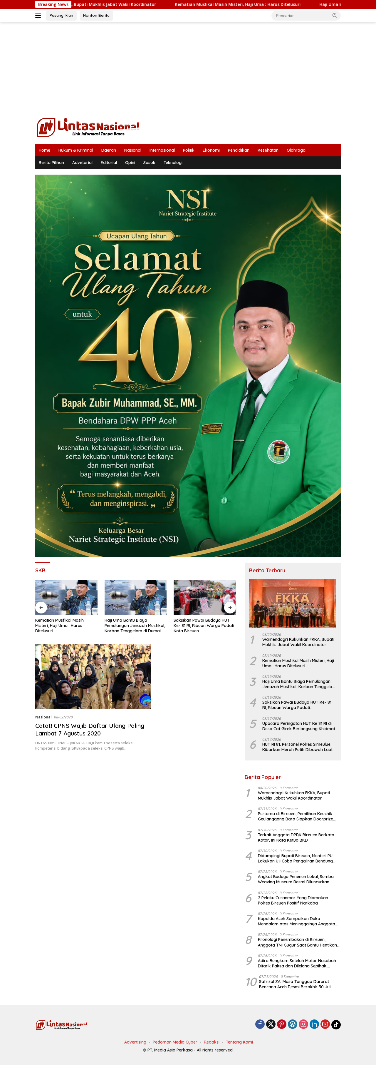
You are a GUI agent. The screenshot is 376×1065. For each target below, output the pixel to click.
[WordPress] (292, 1024)
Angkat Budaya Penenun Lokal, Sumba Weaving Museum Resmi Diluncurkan (296, 879)
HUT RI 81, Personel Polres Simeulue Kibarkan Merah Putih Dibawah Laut (297, 747)
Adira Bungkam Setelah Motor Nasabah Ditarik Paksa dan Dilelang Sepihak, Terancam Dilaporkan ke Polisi (297, 963)
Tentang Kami (239, 1042)
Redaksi (211, 1042)
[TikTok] (336, 1024)
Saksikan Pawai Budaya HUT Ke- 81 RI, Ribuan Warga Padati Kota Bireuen (135, 625)
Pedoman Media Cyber (175, 1042)
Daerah (108, 150)
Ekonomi (211, 150)
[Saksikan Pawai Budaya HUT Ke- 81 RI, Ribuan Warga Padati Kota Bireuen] (136, 597)
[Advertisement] (188, 69)
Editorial (109, 162)
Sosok (149, 162)
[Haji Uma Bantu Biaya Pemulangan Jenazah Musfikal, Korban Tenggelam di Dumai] (66, 597)
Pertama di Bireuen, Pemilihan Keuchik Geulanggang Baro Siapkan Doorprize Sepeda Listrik (295, 816)
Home (44, 150)
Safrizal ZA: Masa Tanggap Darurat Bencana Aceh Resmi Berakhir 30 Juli (295, 984)
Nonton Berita (96, 15)
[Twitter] (271, 1024)
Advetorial (82, 162)
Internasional (162, 150)
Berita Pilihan (51, 162)
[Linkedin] (314, 1024)
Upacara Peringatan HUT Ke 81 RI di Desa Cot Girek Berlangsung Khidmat (204, 625)
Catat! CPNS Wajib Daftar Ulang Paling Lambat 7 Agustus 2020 (89, 729)
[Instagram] (303, 1024)
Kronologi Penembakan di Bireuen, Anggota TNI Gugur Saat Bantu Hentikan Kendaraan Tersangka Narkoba (297, 942)
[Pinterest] (281, 1024)
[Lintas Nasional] (88, 127)
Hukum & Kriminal (75, 150)
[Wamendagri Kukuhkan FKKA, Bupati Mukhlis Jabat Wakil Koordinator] (292, 603)
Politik (188, 150)
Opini (130, 162)
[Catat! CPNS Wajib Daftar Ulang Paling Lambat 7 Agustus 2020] (93, 676)
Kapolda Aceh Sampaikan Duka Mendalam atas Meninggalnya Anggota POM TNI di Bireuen (296, 921)
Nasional (132, 150)
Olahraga (296, 150)
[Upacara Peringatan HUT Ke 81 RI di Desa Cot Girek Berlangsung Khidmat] (205, 597)
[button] (335, 15)
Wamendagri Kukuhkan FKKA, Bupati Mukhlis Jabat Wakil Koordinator (298, 642)
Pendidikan (238, 150)
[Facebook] (260, 1024)
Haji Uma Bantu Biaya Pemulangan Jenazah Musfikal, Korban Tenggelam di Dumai (65, 625)
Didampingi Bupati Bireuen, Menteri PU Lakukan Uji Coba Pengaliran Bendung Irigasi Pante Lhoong (295, 858)
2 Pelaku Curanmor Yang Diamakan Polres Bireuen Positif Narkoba (293, 900)
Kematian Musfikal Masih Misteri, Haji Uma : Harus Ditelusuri (184, 4)
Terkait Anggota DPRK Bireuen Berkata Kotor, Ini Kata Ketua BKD (296, 837)
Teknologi (173, 162)
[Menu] (39, 16)
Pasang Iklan (61, 15)
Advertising (135, 1042)
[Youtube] (325, 1024)
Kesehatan (268, 150)
